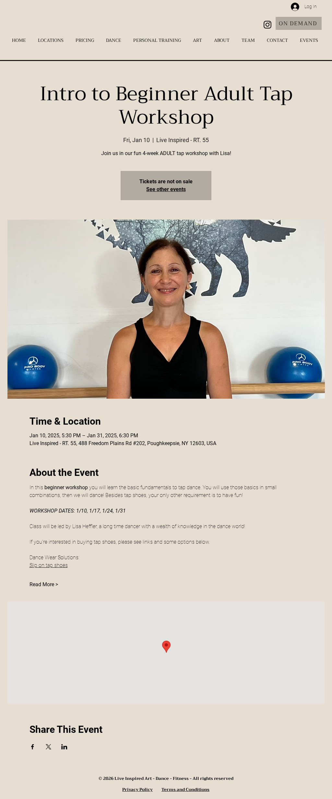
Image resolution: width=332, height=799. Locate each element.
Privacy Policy (137, 789)
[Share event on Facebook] (33, 746)
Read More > (44, 584)
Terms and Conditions (185, 789)
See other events (166, 189)
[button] (52, 40)
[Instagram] (267, 24)
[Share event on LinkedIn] (64, 746)
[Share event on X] (48, 746)
